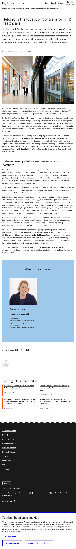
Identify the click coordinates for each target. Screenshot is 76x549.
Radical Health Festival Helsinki (14, 118)
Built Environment (9, 443)
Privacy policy (24, 493)
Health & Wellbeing (16, 9)
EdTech (5, 435)
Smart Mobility (8, 439)
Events (6, 365)
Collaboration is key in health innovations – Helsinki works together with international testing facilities (20, 401)
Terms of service (8, 493)
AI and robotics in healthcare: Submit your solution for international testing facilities (55, 401)
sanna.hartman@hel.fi (19, 314)
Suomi (47, 3)
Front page (5, 9)
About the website (61, 493)
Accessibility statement (42, 493)
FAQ (4, 465)
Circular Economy (9, 448)
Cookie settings (7, 495)
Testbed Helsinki (9, 430)
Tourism (5, 456)
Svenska (61, 3)
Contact (5, 469)
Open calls (6, 460)
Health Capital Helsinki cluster (24, 200)
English (53, 3)
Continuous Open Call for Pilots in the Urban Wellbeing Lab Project (19, 387)
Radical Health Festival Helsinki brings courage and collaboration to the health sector (55, 388)
